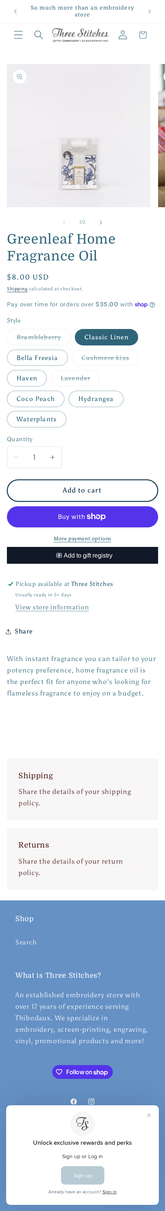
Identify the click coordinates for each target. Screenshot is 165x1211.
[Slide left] (64, 222)
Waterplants (36, 419)
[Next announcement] (149, 11)
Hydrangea (96, 399)
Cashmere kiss (110, 359)
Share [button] (24, 631)
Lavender (80, 380)
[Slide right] (100, 222)
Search (25, 942)
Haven (26, 378)
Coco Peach (35, 399)
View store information (52, 607)
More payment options (82, 538)
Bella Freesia (37, 358)
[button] (18, 35)
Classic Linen (106, 337)
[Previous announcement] (15, 11)
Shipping (17, 288)
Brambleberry (43, 339)
